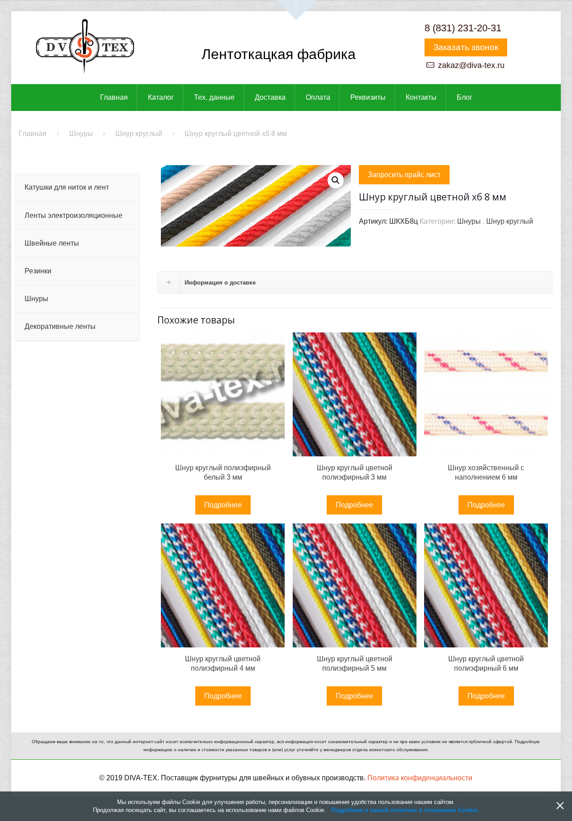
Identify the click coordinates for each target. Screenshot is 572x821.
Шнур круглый (138, 133)
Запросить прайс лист (404, 175)
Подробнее (223, 505)
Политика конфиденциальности (419, 778)
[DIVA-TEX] (84, 47)
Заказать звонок (465, 47)
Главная (32, 133)
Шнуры (81, 133)
